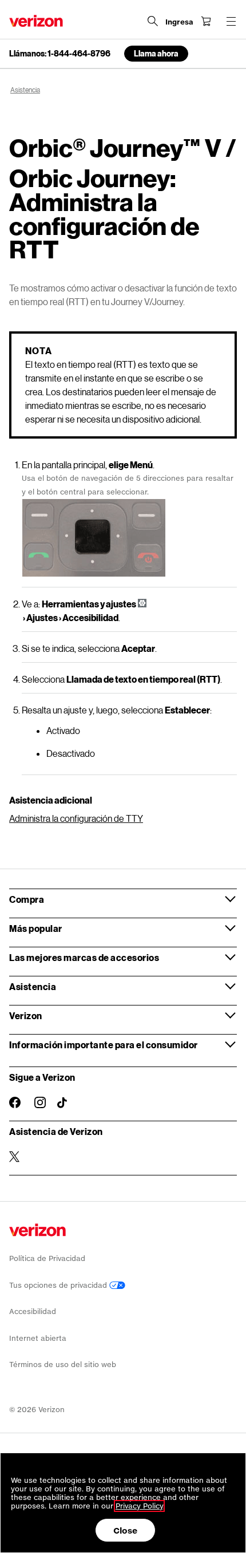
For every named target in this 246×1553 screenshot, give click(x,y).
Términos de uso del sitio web (62, 1364)
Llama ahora (156, 53)
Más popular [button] (35, 928)
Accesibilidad (32, 1311)
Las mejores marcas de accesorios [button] (84, 957)
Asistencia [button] (32, 986)
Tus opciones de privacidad (59, 1285)
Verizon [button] (25, 1015)
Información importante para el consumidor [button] (103, 1044)
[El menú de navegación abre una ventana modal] (231, 21)
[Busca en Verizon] (152, 21)
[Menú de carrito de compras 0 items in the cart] (206, 21)
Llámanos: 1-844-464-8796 (59, 54)
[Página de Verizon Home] (36, 21)
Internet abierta (37, 1338)
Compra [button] (26, 899)
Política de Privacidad (47, 1258)
